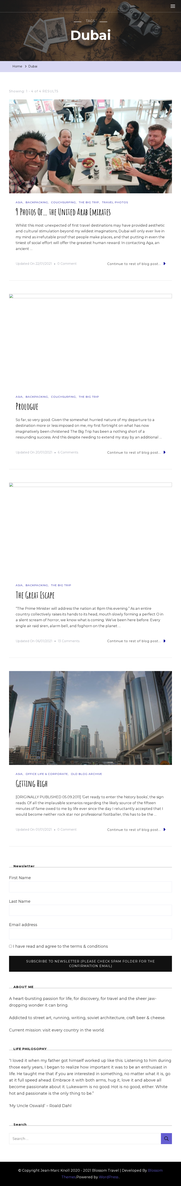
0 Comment (67, 264)
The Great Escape (35, 594)
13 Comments (68, 642)
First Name (20, 877)
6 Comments (68, 453)
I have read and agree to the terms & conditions (60, 946)
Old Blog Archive (86, 774)
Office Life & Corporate (47, 774)
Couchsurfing (63, 202)
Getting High (32, 783)
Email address (23, 924)
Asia (19, 202)
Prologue (27, 406)
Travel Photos (115, 202)
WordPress (108, 1177)
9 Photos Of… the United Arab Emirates (63, 211)
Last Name (19, 901)
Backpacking (37, 202)
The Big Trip (89, 202)
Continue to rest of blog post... (134, 264)
